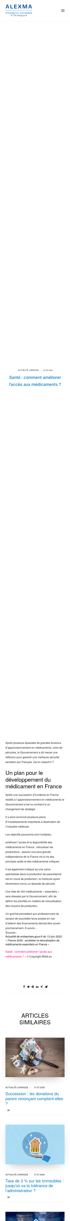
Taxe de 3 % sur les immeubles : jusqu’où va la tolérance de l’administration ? (34, 1185)
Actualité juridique (28, 370)
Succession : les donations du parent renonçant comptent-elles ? (34, 1098)
